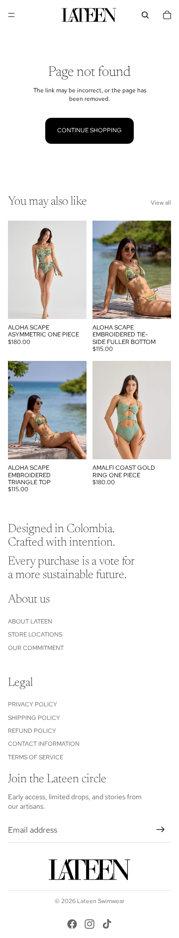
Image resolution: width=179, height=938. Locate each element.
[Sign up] (160, 830)
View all (161, 203)
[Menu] (11, 14)
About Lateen (30, 621)
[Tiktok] (107, 924)
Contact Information (44, 744)
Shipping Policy (34, 718)
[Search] (145, 15)
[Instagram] (89, 924)
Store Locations (35, 634)
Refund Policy (32, 731)
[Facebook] (72, 924)
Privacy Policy (32, 704)
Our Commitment (36, 648)
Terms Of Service (35, 757)
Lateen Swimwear (100, 901)
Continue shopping (89, 130)
